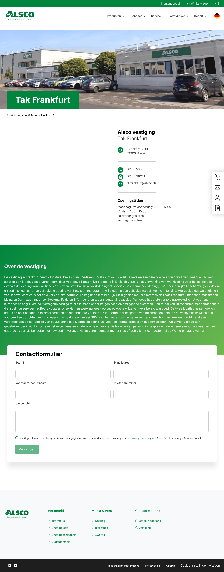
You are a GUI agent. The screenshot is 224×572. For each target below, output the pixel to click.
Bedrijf (19, 362)
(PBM (161, 286)
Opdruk (170, 565)
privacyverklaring (141, 438)
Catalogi (100, 521)
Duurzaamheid (61, 542)
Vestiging (145, 528)
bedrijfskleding (19, 290)
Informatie (58, 521)
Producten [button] (114, 16)
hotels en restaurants (88, 290)
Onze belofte (59, 528)
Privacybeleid (153, 565)
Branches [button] (136, 16)
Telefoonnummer (124, 383)
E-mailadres (121, 362)
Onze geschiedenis (63, 535)
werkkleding (99, 286)
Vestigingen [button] (177, 16)
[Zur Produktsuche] (215, 3)
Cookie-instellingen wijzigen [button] (200, 565)
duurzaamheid (61, 321)
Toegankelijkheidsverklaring (123, 565)
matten (64, 286)
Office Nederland (150, 521)
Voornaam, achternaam (30, 383)
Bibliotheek (102, 528)
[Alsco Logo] (21, 16)
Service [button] (156, 16)
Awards (100, 535)
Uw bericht (22, 403)
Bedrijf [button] (198, 16)
